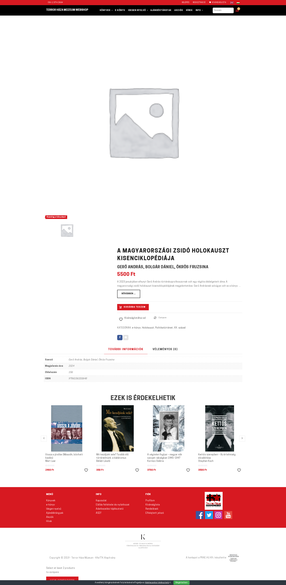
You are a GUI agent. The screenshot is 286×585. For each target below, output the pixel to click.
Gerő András (130, 267)
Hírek (49, 521)
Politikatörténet (164, 328)
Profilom (150, 500)
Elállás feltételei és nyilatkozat (113, 505)
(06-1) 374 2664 (55, 2)
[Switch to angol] (232, 3)
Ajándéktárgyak (54, 513)
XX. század (180, 328)
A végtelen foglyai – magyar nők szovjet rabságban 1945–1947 (164, 458)
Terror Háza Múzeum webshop (67, 10)
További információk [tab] (125, 349)
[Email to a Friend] (125, 337)
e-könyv (136, 328)
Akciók (49, 517)
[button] (239, 9)
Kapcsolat (101, 500)
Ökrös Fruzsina (192, 267)
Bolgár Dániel (159, 267)
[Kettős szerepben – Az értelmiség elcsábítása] (219, 428)
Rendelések (151, 509)
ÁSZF (98, 513)
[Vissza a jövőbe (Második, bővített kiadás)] (66, 428)
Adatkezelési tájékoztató (109, 509)
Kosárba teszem (134, 307)
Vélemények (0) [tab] (165, 349)
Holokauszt (148, 328)
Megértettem (181, 583)
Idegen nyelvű (53, 509)
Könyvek (50, 500)
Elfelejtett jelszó (154, 513)
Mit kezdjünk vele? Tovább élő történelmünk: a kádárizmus (112, 458)
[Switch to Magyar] (237, 3)
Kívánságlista (152, 505)
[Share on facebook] (119, 337)
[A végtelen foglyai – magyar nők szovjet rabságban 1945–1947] (168, 428)
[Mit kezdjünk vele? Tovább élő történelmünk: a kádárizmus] (118, 428)
